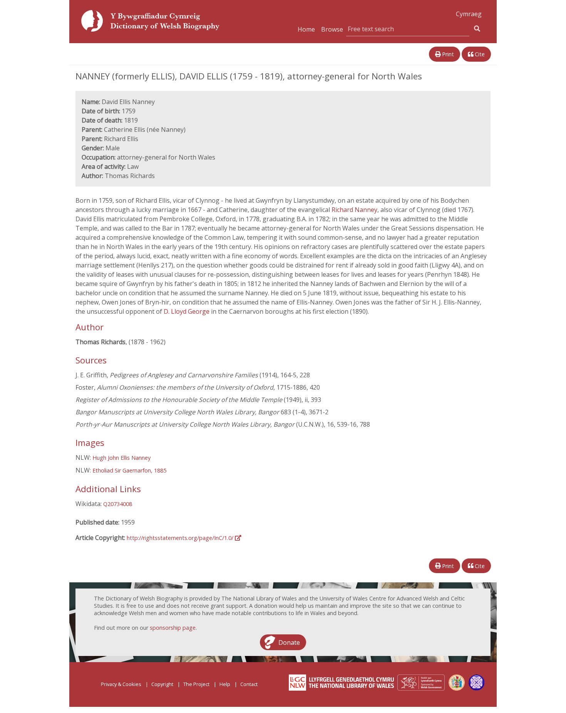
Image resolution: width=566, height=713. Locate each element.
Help (224, 684)
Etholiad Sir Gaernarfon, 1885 (129, 470)
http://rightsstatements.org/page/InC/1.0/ (181, 537)
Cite (479, 54)
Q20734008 (117, 504)
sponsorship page (173, 627)
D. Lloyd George (187, 311)
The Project (196, 684)
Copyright (162, 684)
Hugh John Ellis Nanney (121, 457)
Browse (332, 29)
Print (447, 54)
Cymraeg (469, 14)
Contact (249, 684)
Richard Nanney (354, 209)
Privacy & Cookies (121, 684)
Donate (289, 642)
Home (306, 29)
